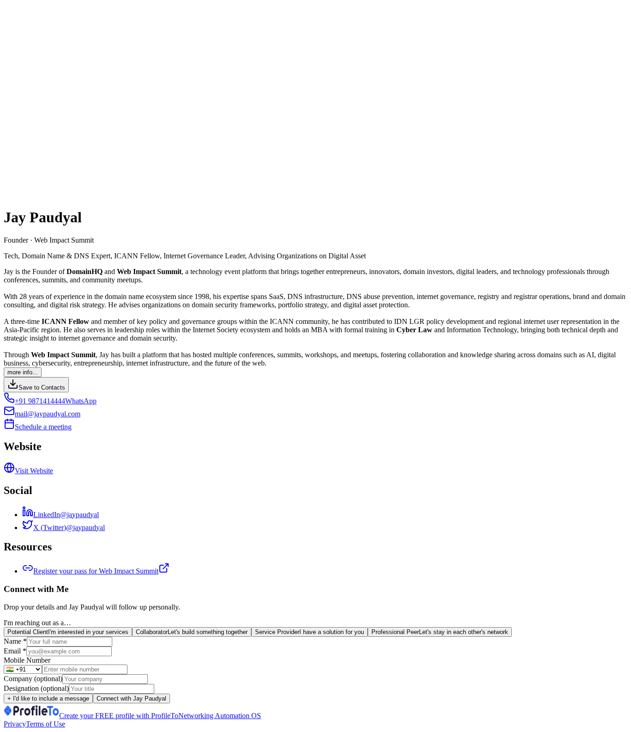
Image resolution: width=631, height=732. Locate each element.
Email (15, 651)
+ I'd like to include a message (48, 698)
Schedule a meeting (43, 427)
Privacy (15, 724)
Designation (36, 688)
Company (33, 679)
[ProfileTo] (31, 716)
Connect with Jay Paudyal (131, 698)
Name (15, 641)
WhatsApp (81, 401)
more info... (22, 372)
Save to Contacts (41, 387)
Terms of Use (45, 724)
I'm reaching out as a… (37, 623)
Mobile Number (27, 660)
